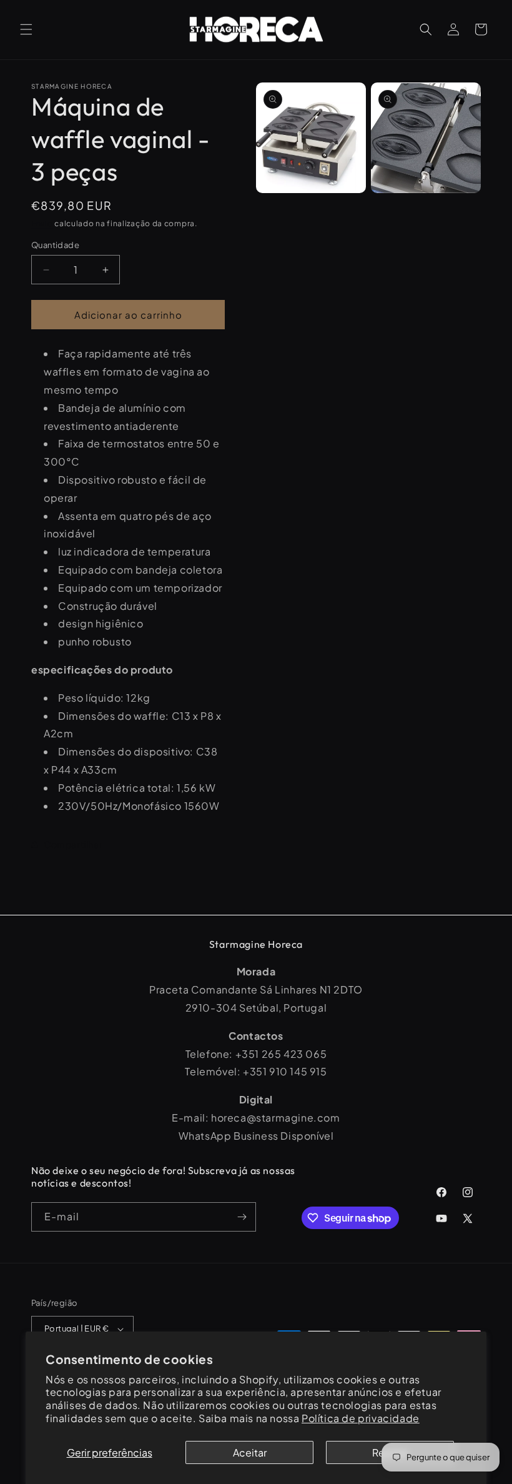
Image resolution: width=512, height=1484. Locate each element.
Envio (42, 223)
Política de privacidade (361, 1418)
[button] (26, 29)
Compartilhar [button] (73, 844)
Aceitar (250, 1452)
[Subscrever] (241, 1217)
